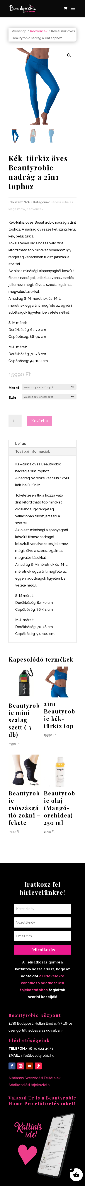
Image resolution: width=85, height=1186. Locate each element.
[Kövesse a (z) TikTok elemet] (38, 1066)
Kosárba (39, 420)
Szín (12, 398)
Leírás (20, 444)
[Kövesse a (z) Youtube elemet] (29, 1066)
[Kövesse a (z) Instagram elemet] (20, 1066)
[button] (69, 55)
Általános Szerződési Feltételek (34, 1078)
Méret (14, 388)
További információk (32, 451)
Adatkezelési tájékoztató (29, 1085)
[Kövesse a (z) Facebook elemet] (11, 1066)
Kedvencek (39, 31)
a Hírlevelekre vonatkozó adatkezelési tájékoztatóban (42, 983)
